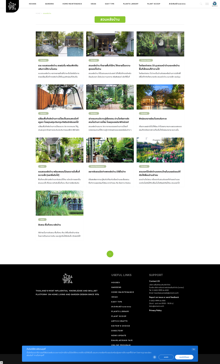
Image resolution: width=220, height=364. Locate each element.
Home (38, 13)
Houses (32, 4)
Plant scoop (153, 4)
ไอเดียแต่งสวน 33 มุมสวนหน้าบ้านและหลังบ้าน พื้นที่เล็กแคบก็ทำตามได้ (159, 67)
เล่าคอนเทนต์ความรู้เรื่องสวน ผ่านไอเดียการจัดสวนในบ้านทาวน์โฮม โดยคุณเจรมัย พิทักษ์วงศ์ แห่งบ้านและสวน (109, 122)
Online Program (121, 345)
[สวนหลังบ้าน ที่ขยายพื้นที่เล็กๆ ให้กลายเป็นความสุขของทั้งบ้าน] (110, 43)
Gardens (49, 4)
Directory (117, 330)
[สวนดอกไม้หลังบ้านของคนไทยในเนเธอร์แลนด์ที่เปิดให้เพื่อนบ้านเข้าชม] (160, 150)
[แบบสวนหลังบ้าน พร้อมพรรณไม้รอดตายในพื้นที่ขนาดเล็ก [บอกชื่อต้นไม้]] (59, 150)
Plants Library (131, 4)
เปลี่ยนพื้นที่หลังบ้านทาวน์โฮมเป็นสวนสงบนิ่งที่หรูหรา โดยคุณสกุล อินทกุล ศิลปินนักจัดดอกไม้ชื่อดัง (58, 122)
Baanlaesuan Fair (122, 340)
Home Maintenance (72, 4)
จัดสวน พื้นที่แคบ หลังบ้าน (49, 224)
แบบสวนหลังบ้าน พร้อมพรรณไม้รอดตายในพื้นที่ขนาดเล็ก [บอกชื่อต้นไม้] (59, 173)
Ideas (93, 4)
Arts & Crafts (119, 321)
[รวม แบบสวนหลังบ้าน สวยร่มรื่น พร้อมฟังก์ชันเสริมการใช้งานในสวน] (59, 43)
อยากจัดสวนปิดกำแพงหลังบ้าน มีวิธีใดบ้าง (107, 171)
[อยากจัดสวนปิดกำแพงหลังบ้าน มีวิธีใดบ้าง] (110, 150)
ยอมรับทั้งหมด (184, 357)
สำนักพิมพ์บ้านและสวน (177, 4)
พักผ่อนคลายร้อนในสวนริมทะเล (153, 118)
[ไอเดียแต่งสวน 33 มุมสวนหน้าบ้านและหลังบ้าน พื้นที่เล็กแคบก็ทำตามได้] (160, 43)
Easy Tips (109, 4)
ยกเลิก (166, 357)
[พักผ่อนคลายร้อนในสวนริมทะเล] (160, 96)
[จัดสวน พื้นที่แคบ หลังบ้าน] (59, 203)
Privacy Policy (155, 310)
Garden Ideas (146, 60)
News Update (118, 335)
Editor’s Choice (120, 326)
